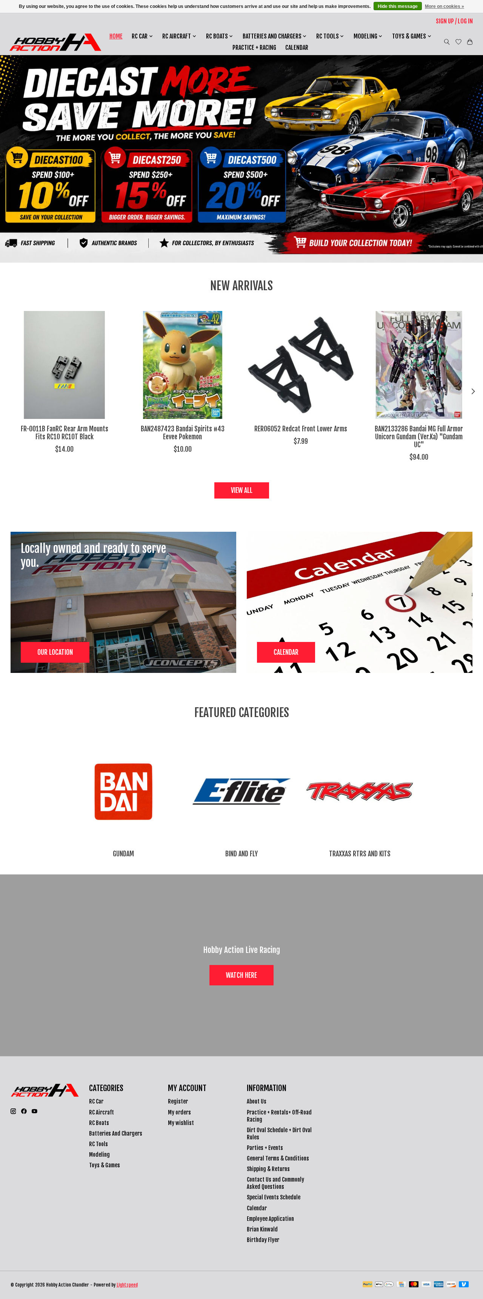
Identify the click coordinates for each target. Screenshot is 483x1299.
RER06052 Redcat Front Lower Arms (300, 429)
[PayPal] (367, 1284)
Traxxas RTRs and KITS (360, 854)
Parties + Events (265, 1147)
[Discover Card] (451, 1284)
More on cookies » (444, 6)
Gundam (123, 854)
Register (178, 1101)
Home (116, 36)
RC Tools (98, 1144)
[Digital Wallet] (384, 1284)
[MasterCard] (414, 1284)
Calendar (296, 47)
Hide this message (398, 6)
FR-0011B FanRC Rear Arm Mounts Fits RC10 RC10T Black (64, 433)
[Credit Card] (401, 1284)
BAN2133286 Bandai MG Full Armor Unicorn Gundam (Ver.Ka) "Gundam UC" (419, 437)
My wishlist (181, 1123)
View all (241, 490)
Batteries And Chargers (115, 1133)
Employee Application (270, 1218)
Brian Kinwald (262, 1229)
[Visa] (426, 1284)
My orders (179, 1112)
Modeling (99, 1154)
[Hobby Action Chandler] (55, 42)
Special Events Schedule (273, 1197)
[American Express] (439, 1284)
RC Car (96, 1101)
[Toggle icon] (447, 42)
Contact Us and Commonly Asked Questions (275, 1183)
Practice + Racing (254, 47)
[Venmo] (464, 1284)
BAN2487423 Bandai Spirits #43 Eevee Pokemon (182, 433)
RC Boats (99, 1123)
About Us (256, 1101)
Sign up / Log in (454, 21)
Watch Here (241, 975)
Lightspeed (127, 1285)
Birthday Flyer (263, 1240)
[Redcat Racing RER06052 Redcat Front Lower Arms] (301, 365)
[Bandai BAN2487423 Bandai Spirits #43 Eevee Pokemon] (183, 365)
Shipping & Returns (268, 1169)
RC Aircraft (101, 1112)
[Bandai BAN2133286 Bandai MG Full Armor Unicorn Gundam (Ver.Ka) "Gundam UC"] (419, 365)
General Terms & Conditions (278, 1158)
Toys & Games (104, 1165)
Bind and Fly (241, 854)
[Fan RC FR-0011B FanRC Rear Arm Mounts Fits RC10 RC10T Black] (64, 365)
